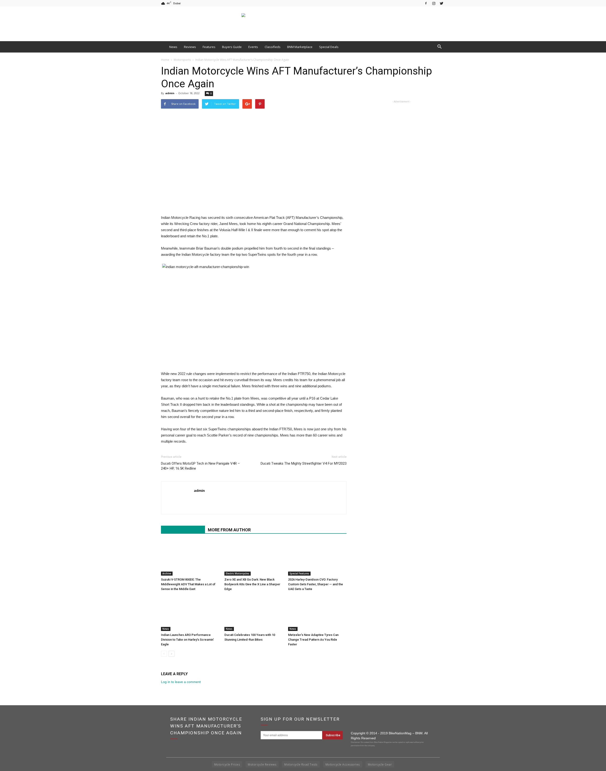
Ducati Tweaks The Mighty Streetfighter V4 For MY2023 (304, 463)
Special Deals (329, 47)
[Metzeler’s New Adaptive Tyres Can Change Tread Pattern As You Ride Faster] (317, 613)
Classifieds (273, 47)
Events (253, 47)
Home (165, 60)
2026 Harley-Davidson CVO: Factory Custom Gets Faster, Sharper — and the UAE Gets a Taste (315, 584)
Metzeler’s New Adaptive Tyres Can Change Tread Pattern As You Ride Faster (313, 639)
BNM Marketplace (299, 47)
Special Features (299, 573)
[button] (439, 47)
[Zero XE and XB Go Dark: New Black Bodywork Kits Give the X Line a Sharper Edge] (253, 558)
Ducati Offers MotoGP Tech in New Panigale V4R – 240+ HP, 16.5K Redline (200, 466)
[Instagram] (433, 3)
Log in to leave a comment (181, 682)
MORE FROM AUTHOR (229, 529)
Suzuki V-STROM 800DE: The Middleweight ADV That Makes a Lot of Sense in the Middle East (188, 584)
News (173, 47)
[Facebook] (425, 3)
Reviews (190, 47)
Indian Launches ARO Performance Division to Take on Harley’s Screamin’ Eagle (187, 639)
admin (169, 93)
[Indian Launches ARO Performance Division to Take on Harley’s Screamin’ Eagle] (190, 613)
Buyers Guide (232, 47)
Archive (166, 573)
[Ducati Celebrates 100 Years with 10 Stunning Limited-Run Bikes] (253, 613)
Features (209, 47)
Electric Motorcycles (237, 573)
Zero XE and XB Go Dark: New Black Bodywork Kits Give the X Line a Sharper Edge (252, 584)
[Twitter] (441, 3)
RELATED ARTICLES (183, 529)
